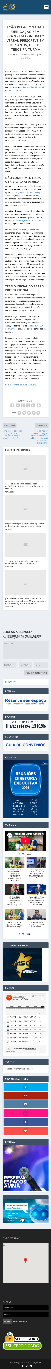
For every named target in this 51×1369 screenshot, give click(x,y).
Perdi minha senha (20, 1321)
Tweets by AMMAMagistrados (19, 1069)
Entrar (7, 1321)
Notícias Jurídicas (29, 54)
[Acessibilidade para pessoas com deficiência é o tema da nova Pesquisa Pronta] (25, 467)
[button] (28, 854)
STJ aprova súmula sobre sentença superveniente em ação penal (22, 562)
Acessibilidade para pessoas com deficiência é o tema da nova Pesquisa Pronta (24, 486)
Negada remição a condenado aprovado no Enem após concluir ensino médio (24, 524)
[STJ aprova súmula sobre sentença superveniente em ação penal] (25, 545)
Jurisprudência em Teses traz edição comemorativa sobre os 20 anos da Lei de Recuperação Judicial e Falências (25, 601)
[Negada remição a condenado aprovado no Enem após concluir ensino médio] (25, 507)
